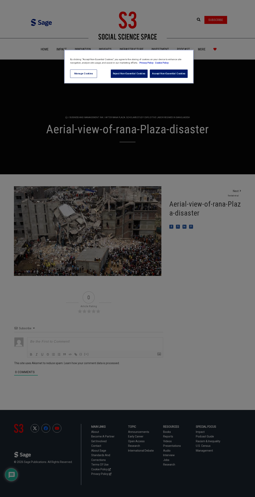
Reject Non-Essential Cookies (129, 73)
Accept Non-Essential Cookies (168, 73)
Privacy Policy (146, 62)
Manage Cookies (83, 73)
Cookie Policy (162, 62)
